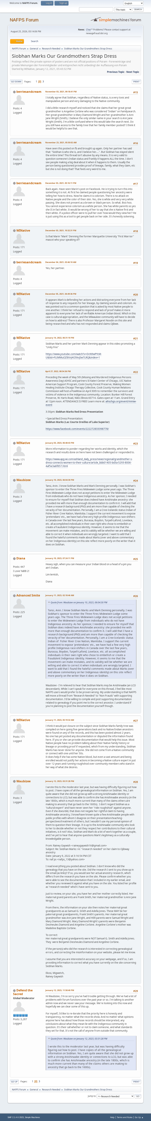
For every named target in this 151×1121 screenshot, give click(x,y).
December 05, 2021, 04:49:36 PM (60, 293)
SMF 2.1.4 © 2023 (16, 1117)
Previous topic (115, 72)
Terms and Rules (124, 1117)
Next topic (132, 72)
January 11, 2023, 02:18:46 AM (59, 595)
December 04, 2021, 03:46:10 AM (60, 262)
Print (136, 81)
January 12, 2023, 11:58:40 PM (59, 990)
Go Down (16, 81)
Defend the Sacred (23, 992)
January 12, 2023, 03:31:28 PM (59, 781)
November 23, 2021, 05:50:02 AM (61, 142)
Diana (20, 558)
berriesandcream (28, 92)
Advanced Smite (28, 595)
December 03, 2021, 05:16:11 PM (60, 183)
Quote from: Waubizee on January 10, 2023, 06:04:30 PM (79, 602)
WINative (23, 230)
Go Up (14, 1081)
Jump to (92, 1096)
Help (112, 1117)
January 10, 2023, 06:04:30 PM (59, 479)
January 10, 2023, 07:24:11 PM (59, 558)
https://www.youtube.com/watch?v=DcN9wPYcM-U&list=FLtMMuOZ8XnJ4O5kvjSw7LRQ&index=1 (74, 355)
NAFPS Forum (24, 19)
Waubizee (23, 480)
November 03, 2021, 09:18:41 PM (61, 91)
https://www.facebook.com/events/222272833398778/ (77, 429)
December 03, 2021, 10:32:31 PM (60, 230)
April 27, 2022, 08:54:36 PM (58, 371)
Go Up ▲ (139, 1117)
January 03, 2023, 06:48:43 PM (59, 442)
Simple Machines (32, 1117)
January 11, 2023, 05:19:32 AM (59, 720)
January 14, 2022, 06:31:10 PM (59, 337)
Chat (88, 29)
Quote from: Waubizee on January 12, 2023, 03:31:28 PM (79, 1038)
